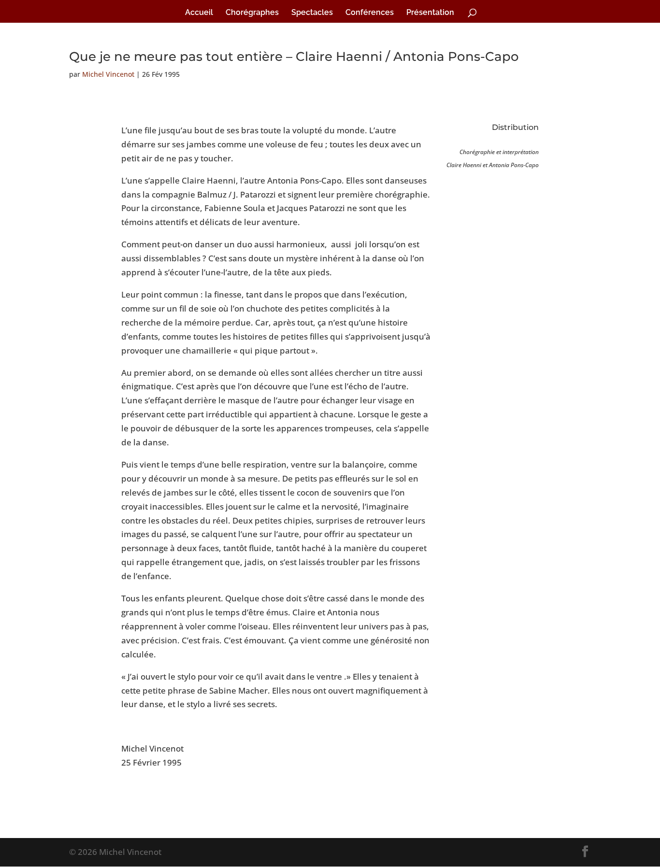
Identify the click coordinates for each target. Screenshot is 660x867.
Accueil (199, 13)
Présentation (430, 13)
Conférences (369, 13)
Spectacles (312, 13)
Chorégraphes (252, 13)
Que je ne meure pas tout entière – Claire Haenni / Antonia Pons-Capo (294, 56)
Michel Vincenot (108, 74)
